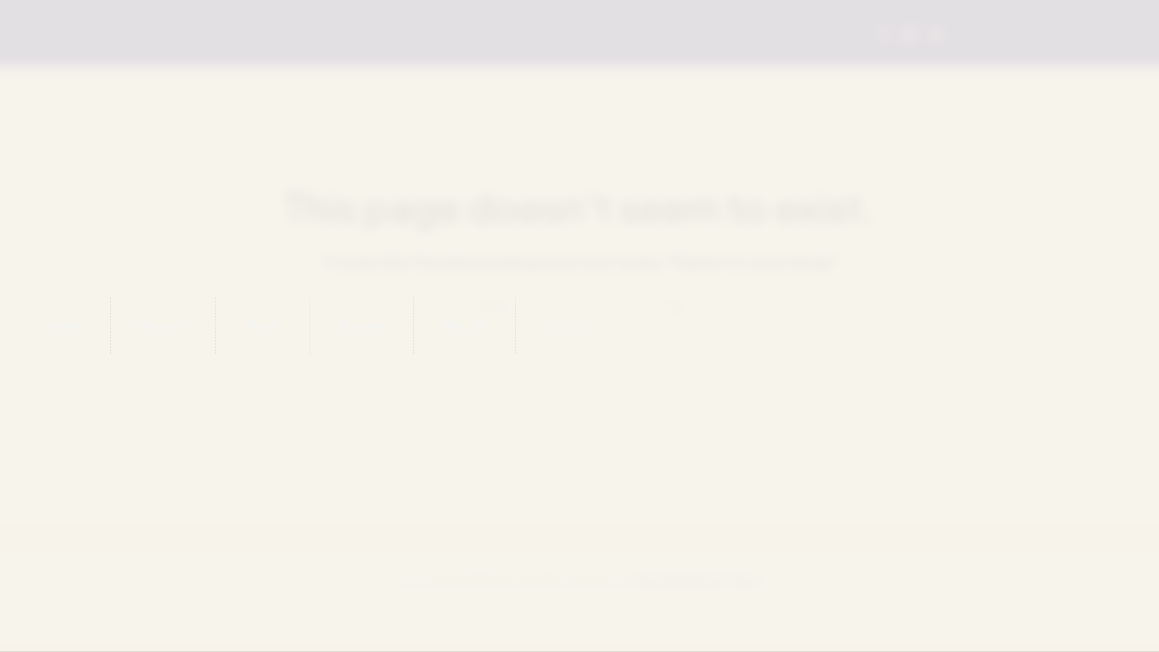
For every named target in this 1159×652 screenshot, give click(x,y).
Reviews (362, 325)
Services (163, 325)
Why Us (465, 325)
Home (64, 325)
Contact (568, 325)
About (262, 325)
